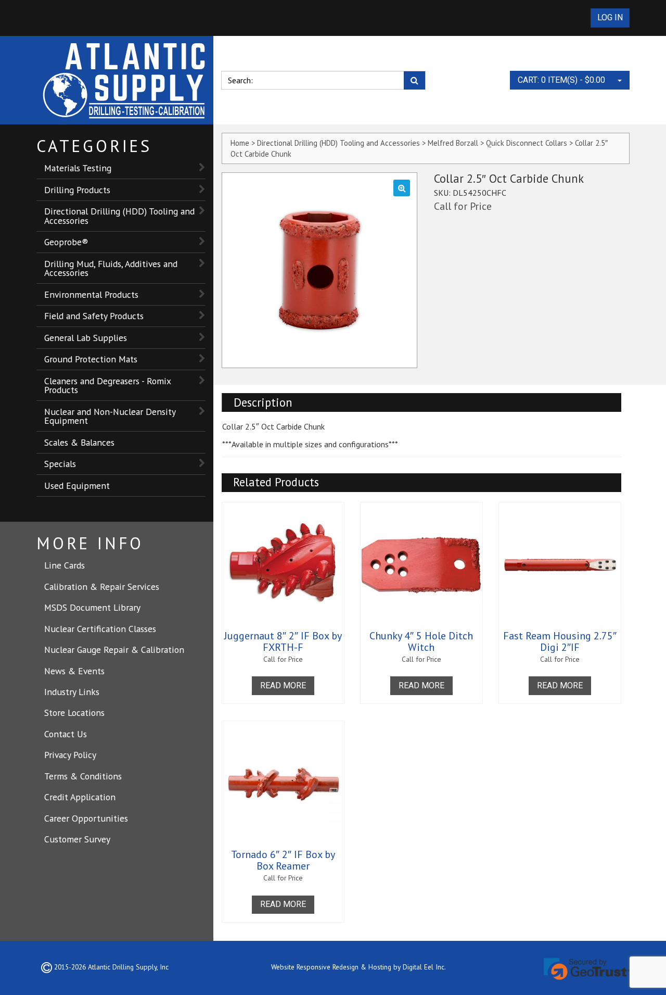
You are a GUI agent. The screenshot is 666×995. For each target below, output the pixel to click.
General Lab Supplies (85, 338)
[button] (401, 188)
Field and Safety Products (94, 316)
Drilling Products (77, 190)
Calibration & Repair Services (101, 587)
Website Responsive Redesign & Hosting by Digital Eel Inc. (358, 967)
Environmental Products (91, 294)
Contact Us (65, 734)
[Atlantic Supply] (124, 80)
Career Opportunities (86, 818)
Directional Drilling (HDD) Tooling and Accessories (119, 215)
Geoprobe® (66, 242)
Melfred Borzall (453, 143)
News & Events (74, 671)
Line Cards (64, 565)
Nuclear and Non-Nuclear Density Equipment (110, 416)
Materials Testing (77, 168)
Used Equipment (77, 486)
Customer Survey (77, 839)
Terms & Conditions (83, 776)
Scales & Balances (79, 442)
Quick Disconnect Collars (526, 143)
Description (263, 402)
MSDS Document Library (92, 607)
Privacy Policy (70, 755)
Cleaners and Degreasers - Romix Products (107, 385)
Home (239, 143)
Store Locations (74, 713)
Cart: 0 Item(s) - (561, 80)
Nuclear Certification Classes (100, 629)
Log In (610, 17)
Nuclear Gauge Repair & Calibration (114, 650)
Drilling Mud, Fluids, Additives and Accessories (110, 268)
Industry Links (71, 692)
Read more (283, 685)
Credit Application (80, 797)
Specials (60, 464)
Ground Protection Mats (90, 359)
